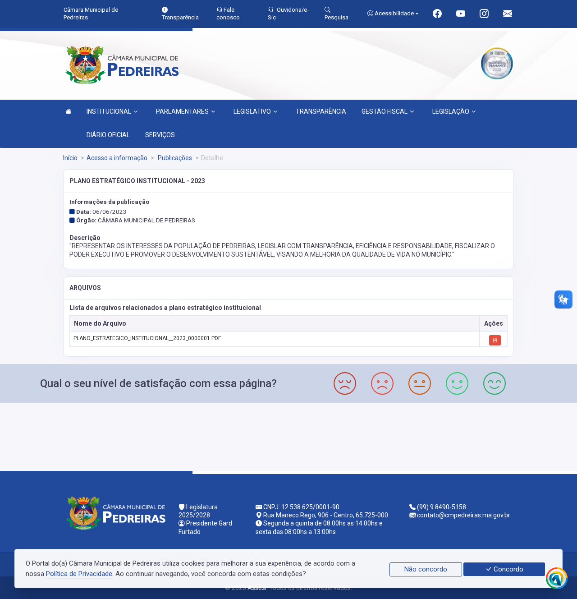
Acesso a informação (117, 157)
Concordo (507, 569)
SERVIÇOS (160, 134)
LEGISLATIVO (252, 111)
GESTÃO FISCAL (385, 111)
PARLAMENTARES (182, 111)
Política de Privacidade (79, 574)
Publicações (174, 157)
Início (70, 157)
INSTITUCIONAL (109, 111)
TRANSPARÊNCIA (321, 111)
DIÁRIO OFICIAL (108, 134)
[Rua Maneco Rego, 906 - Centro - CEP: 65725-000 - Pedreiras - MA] (288, 436)
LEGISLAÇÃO (450, 111)
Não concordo (425, 569)
